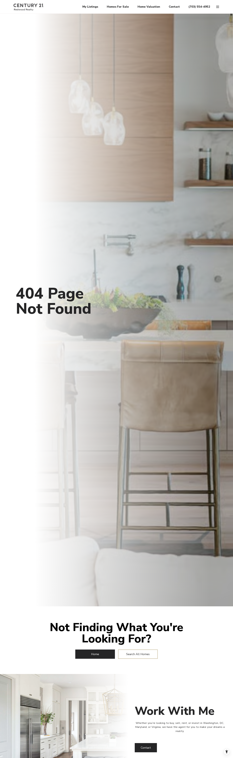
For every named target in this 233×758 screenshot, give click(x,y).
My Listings (90, 7)
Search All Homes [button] (138, 654)
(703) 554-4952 (199, 7)
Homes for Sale (118, 7)
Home (95, 654)
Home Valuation (149, 7)
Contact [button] (146, 748)
